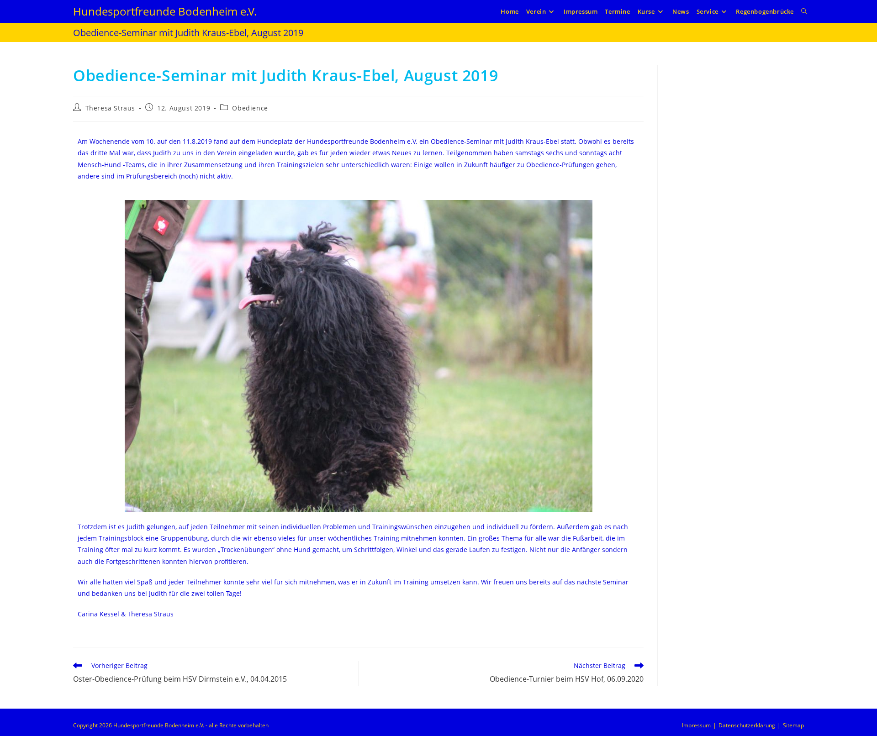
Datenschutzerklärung (747, 725)
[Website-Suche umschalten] (804, 11)
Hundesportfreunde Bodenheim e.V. (165, 11)
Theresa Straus (110, 108)
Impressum (696, 725)
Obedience (250, 108)
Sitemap (793, 725)
